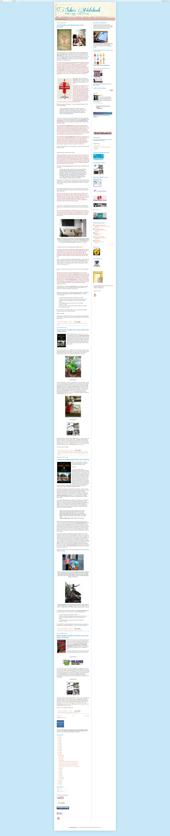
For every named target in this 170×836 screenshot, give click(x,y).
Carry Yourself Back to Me (79, 323)
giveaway (70, 630)
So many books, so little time (100, 225)
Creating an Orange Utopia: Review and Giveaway (73, 459)
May (60, 772)
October (60, 758)
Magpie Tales (86, 17)
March (60, 775)
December (61, 755)
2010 (59, 780)
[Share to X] (77, 321)
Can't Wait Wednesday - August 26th (100, 237)
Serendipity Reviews (67, 704)
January (60, 778)
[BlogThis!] (76, 321)
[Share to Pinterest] (79, 321)
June (60, 771)
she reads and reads (79, 443)
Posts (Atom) (64, 717)
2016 (59, 746)
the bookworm (66, 443)
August (60, 768)
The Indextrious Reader (99, 229)
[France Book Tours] (97, 209)
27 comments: (70, 321)
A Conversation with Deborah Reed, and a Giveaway (68, 761)
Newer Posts (59, 715)
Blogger (99, 827)
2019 (59, 741)
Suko (102, 95)
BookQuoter (68, 393)
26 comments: (70, 628)
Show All (112, 244)
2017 (59, 744)
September (61, 760)
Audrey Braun (67, 323)
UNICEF (95, 149)
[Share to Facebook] (78, 321)
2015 (59, 747)
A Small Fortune (62, 323)
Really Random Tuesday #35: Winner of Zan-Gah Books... (69, 766)
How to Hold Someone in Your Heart (100, 230)
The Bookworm (97, 240)
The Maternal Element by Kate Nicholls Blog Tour (102, 226)
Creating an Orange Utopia (64, 630)
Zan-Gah (77, 712)
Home (73, 715)
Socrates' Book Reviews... (100, 236)
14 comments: (70, 450)
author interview (72, 323)
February (60, 777)
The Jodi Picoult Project (61, 19)
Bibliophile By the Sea (83, 334)
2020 (59, 740)
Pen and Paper (71, 391)
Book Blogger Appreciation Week (63, 668)
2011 (59, 754)
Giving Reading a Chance (79, 702)
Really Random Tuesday (101, 17)
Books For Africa (97, 145)
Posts (59, 789)
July (60, 769)
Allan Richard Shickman (63, 712)
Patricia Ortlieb (74, 630)
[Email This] (74, 321)
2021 (59, 738)
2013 (59, 750)
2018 (59, 743)
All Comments (60, 791)
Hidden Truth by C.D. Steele (99, 241)
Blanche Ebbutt (72, 451)
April (60, 774)
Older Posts (87, 715)
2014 (59, 749)
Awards (72, 17)
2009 (59, 782)
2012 (59, 752)
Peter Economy (79, 630)
